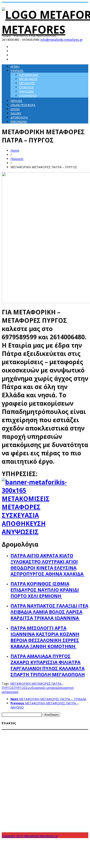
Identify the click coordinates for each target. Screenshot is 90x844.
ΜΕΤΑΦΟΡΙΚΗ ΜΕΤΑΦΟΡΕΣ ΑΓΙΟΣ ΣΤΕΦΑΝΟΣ (62, 765)
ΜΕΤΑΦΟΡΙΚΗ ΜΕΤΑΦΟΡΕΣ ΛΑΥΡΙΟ (59, 769)
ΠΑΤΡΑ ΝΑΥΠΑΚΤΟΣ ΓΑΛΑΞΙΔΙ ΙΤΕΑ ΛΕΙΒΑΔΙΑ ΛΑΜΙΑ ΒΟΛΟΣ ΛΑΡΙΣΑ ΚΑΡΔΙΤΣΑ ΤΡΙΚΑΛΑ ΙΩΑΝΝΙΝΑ (49, 612)
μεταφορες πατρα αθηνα (70, 820)
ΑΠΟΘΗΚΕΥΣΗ (24, 523)
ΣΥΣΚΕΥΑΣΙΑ (20, 515)
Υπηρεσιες (17, 71)
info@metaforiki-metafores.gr (61, 40)
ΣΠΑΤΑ (19, 806)
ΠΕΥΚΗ (67, 798)
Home (14, 150)
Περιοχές (16, 101)
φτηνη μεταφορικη (30, 826)
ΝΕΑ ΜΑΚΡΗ (43, 798)
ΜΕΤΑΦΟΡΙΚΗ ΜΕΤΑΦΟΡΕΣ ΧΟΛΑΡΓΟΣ (45, 794)
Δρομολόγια (19, 117)
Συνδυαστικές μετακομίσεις (45, 688)
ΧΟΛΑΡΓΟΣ (59, 814)
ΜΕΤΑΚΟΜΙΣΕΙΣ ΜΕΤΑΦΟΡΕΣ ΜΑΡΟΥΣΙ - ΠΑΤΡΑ (52, 748)
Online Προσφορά (22, 105)
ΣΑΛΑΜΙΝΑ (8, 806)
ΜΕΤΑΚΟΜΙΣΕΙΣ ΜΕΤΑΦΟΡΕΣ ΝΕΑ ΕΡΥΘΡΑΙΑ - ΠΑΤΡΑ (30, 752)
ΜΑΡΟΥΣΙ (31, 736)
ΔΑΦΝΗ (82, 732)
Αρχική (14, 67)
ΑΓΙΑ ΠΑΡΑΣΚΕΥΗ (12, 732)
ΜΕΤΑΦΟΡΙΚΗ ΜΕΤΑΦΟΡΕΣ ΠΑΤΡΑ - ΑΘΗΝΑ (56, 786)
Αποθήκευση (28, 96)
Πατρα (75, 798)
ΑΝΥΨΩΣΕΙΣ (20, 532)
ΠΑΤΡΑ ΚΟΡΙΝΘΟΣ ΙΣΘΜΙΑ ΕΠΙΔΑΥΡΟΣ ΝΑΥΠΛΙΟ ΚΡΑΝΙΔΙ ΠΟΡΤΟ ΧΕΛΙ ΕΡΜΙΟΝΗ (44, 590)
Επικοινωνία (18, 122)
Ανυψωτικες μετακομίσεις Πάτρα (56, 732)
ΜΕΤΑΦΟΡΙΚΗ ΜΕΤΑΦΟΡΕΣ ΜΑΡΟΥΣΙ (67, 773)
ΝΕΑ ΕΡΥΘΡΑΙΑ (28, 798)
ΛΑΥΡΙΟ (6, 736)
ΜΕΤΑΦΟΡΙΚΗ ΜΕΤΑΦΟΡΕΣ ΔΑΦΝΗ (21, 769)
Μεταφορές (27, 83)
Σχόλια (15, 109)
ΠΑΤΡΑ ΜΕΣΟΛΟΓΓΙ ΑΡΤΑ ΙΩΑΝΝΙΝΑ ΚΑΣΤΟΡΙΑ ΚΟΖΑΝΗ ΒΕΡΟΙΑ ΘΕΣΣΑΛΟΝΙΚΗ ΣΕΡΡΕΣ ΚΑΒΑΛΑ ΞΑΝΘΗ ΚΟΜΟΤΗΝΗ (44, 637)
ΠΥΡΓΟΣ (20, 688)
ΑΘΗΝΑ (29, 732)
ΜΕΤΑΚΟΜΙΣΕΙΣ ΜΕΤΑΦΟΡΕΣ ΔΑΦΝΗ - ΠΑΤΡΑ (48, 740)
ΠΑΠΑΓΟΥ (56, 798)
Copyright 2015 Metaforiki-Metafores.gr (30, 836)
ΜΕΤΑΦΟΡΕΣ (21, 507)
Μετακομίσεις (28, 79)
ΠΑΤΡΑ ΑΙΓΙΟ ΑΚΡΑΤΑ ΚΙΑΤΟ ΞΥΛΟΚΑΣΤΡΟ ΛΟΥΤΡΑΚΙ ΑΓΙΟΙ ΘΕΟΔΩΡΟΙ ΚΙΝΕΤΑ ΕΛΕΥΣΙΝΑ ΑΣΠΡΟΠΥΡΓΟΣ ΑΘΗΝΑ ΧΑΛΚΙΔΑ (47, 564)
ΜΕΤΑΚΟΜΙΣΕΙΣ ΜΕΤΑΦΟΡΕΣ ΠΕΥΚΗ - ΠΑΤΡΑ (34, 761)
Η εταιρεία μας (28, 75)
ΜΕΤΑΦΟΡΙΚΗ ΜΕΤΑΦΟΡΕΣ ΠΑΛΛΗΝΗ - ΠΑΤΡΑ (36, 781)
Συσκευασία (26, 87)
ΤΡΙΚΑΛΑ (47, 815)
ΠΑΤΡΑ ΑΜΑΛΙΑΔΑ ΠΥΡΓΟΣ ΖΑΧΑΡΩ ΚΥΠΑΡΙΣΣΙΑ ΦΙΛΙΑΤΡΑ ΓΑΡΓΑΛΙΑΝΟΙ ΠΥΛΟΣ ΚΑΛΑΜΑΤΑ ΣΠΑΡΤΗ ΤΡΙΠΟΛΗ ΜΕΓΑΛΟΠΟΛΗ (47, 665)
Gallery (15, 113)
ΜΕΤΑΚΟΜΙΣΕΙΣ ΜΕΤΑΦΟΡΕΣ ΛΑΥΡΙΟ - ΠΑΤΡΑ (26, 744)
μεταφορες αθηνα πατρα (36, 820)
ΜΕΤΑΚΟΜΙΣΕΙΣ (25, 498)
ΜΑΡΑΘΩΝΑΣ (18, 736)
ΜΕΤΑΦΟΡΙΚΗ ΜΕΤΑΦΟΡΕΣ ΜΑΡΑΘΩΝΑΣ (24, 773)
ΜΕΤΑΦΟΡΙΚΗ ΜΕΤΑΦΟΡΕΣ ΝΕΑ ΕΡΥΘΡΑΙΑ (24, 777)
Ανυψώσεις (26, 91)
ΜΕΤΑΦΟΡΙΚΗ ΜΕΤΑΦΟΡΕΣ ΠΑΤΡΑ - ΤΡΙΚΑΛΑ (30, 790)
